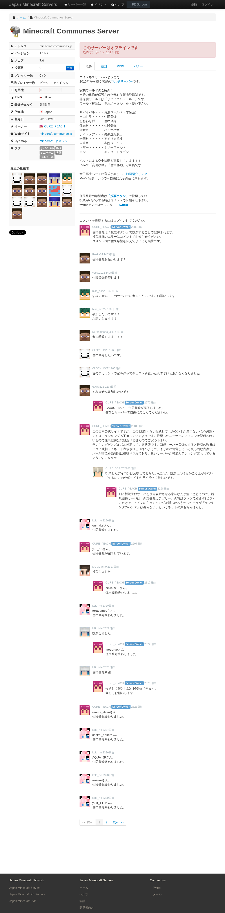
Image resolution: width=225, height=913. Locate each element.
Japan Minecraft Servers (33, 4)
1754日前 (117, 331)
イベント (100, 4)
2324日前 (108, 729)
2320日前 (108, 605)
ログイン (207, 4)
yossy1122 (98, 272)
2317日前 (113, 566)
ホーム (84, 887)
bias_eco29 (99, 291)
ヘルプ (119, 4)
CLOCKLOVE (100, 350)
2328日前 (108, 775)
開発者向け (87, 907)
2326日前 (108, 752)
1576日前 (112, 291)
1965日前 (115, 350)
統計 (103, 66)
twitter (123, 204)
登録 (194, 4)
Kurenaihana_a (101, 331)
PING (120, 66)
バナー (138, 66)
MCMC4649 (99, 566)
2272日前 (150, 402)
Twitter (156, 887)
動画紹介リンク (136, 174)
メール (156, 894)
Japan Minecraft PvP (22, 901)
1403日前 (109, 254)
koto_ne (97, 520)
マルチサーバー (122, 81)
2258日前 (163, 488)
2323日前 (109, 667)
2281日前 (137, 426)
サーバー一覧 (76, 4)
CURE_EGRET (114, 468)
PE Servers (139, 4)
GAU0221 (98, 386)
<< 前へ (87, 822)
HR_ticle (97, 628)
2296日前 (108, 520)
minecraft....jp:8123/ (53, 141)
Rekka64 (97, 254)
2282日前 (137, 226)
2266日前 (130, 468)
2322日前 (109, 628)
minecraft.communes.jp (56, 133)
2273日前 (110, 386)
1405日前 (111, 272)
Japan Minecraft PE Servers (27, 894)
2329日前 (108, 797)
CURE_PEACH (54, 126)
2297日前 (137, 543)
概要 (88, 66)
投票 (69, 68)
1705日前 (112, 309)
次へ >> (118, 822)
